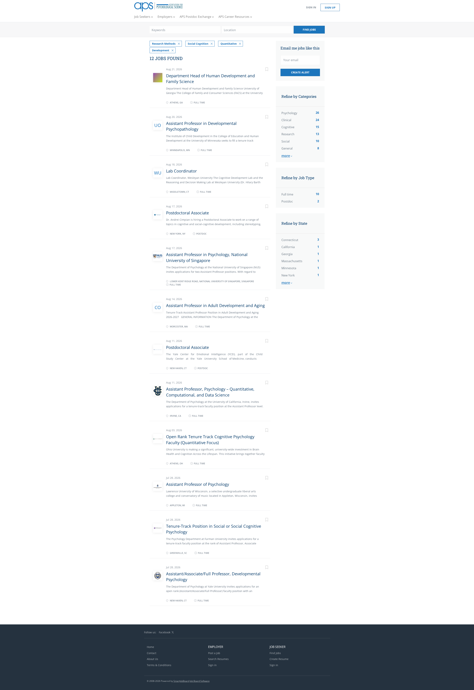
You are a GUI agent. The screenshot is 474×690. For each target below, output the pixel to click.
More (285, 155)
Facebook (164, 632)
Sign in (311, 7)
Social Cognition (198, 43)
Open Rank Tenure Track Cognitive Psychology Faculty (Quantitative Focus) (210, 439)
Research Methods (164, 43)
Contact (151, 653)
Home (150, 647)
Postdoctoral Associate (187, 212)
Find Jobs (309, 29)
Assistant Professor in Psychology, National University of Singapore (207, 257)
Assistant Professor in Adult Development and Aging (215, 305)
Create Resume (279, 659)
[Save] (263, 69)
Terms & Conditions (159, 665)
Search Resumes (218, 659)
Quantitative (229, 43)
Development (160, 50)
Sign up (330, 7)
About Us (152, 659)
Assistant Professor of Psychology (197, 484)
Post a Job (214, 653)
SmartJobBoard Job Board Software (191, 681)
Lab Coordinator (181, 171)
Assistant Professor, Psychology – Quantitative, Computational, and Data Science (210, 391)
